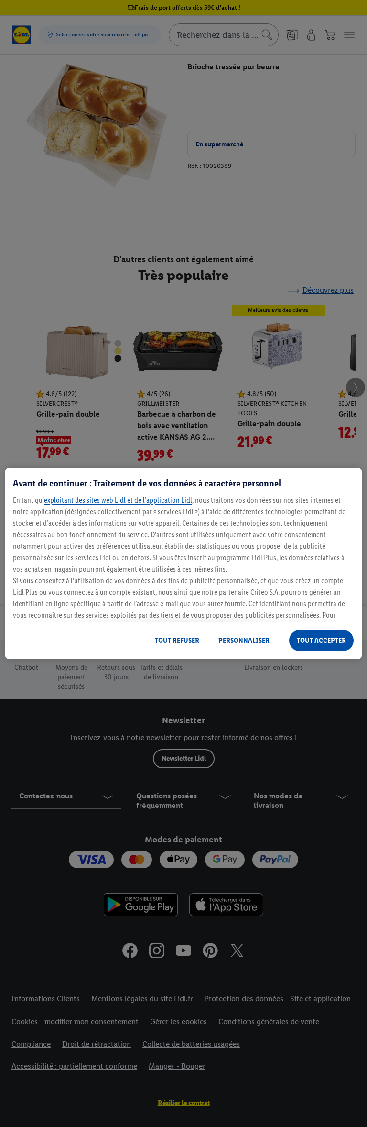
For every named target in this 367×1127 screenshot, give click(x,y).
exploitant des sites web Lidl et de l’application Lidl (118, 500)
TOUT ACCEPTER (321, 640)
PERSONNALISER (244, 640)
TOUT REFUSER (177, 640)
